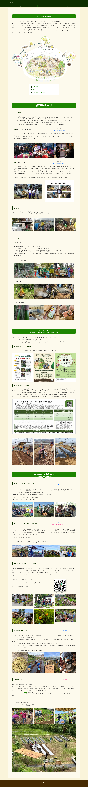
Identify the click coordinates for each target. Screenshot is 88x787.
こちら (25, 692)
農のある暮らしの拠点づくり (39, 92)
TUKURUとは (18, 6)
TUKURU (11, 2)
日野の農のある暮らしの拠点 (44, 6)
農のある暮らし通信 (57, 6)
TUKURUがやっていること (31, 6)
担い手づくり (36, 89)
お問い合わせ (70, 6)
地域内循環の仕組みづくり (39, 87)
